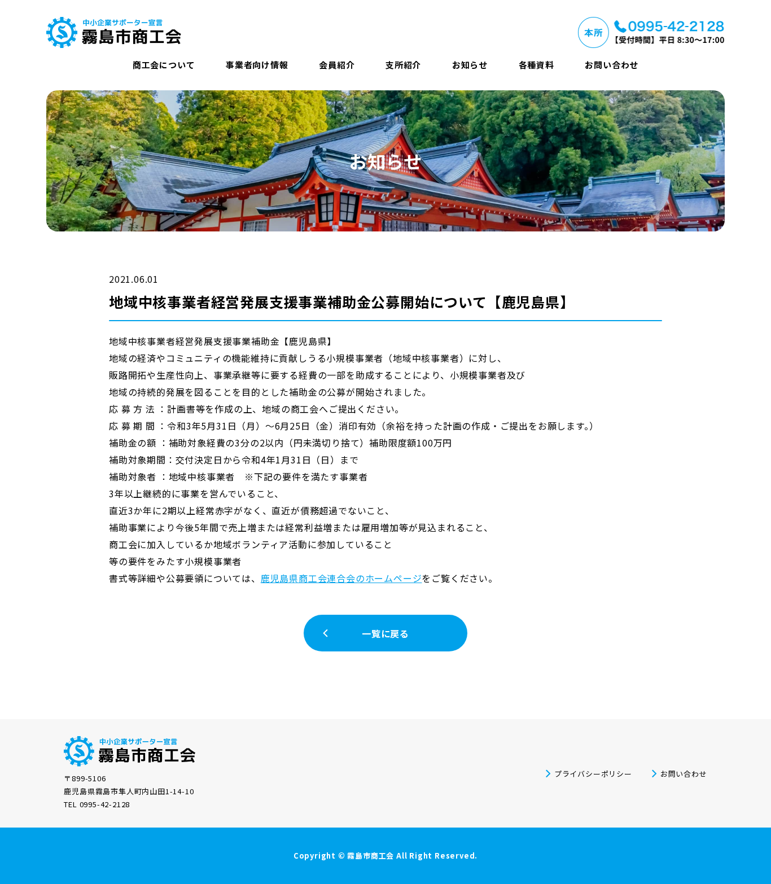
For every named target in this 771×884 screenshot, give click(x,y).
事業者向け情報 (257, 65)
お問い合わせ (611, 65)
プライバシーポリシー (593, 773)
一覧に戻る (385, 633)
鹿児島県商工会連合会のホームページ (341, 578)
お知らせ (470, 65)
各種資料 (536, 65)
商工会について (164, 65)
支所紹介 (403, 65)
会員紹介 (336, 65)
